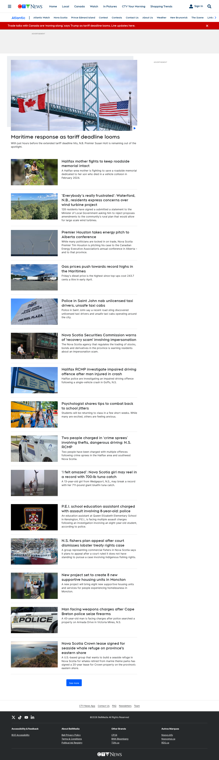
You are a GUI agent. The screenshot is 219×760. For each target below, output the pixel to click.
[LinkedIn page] (33, 717)
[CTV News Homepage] (30, 6)
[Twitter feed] (13, 717)
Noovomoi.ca (168, 738)
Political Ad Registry (72, 742)
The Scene (197, 17)
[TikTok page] (20, 717)
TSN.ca (115, 742)
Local (65, 6)
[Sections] (9, 6)
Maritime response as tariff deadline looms (65, 137)
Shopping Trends (161, 6)
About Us (147, 17)
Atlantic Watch (41, 17)
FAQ (114, 705)
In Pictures (110, 6)
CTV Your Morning (133, 6)
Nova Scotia (60, 17)
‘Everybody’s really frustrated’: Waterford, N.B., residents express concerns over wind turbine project (98, 200)
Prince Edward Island (83, 17)
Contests (117, 17)
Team (137, 705)
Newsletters (125, 705)
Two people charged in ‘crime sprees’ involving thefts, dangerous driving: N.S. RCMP (96, 442)
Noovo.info (167, 735)
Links (210, 17)
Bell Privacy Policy (71, 735)
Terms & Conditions (72, 738)
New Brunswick (179, 17)
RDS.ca (165, 742)
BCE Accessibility (20, 735)
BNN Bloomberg (119, 738)
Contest (103, 17)
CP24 (114, 735)
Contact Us (132, 17)
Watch (94, 6)
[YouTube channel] (26, 717)
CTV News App (87, 705)
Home (53, 6)
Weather (161, 17)
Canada (79, 6)
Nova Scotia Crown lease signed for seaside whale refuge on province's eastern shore (93, 648)
